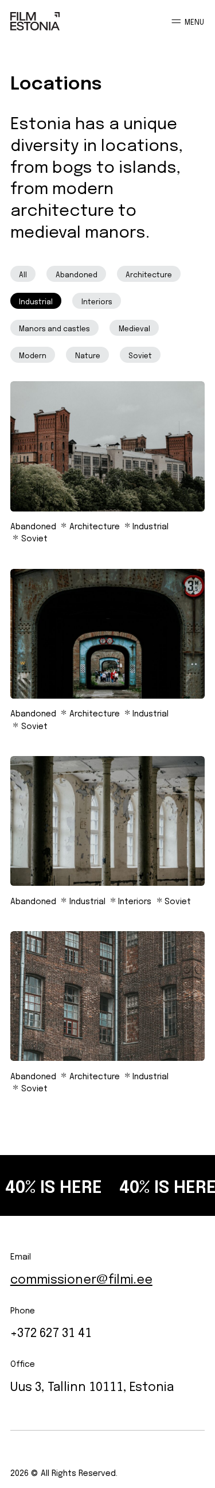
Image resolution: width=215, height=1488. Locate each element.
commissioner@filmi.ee (81, 1278)
